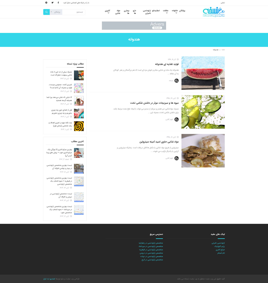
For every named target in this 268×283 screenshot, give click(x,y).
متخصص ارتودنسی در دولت (151, 256)
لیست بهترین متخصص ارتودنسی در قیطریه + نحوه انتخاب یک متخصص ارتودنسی (59, 181)
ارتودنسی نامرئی (218, 242)
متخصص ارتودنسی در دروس (151, 253)
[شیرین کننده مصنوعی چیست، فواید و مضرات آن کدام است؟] (79, 88)
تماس (223, 2)
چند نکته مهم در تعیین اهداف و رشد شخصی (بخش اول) (60, 124)
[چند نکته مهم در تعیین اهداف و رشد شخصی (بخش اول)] (79, 126)
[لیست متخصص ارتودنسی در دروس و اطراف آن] (79, 197)
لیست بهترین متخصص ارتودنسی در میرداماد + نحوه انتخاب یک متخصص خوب (59, 209)
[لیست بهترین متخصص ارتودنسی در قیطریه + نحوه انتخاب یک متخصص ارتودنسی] (79, 181)
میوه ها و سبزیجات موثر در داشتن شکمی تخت (154, 103)
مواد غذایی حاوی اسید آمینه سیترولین (159, 142)
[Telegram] (46, 2)
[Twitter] (52, 2)
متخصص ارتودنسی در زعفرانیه (151, 242)
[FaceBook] (58, 2)
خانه (223, 49)
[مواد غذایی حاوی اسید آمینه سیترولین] (203, 150)
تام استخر (221, 253)
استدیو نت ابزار (49, 278)
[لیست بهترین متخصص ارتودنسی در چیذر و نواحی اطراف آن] (79, 169)
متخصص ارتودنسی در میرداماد (151, 246)
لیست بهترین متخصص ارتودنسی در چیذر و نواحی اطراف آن (59, 167)
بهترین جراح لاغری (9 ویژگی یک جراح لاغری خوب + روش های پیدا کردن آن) (59, 152)
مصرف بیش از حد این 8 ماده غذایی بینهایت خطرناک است (61, 73)
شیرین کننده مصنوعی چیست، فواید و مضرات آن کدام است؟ (60, 86)
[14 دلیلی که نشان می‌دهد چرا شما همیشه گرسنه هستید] (79, 101)
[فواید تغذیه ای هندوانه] (203, 73)
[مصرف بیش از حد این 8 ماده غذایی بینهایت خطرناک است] (79, 75)
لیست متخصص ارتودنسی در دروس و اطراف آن (61, 195)
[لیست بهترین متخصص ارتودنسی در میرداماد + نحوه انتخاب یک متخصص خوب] (79, 210)
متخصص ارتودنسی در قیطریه (151, 249)
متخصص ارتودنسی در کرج (152, 259)
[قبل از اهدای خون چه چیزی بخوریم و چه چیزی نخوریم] (79, 113)
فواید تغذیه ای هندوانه (167, 64)
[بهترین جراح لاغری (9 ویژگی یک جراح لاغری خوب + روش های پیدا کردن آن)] (79, 153)
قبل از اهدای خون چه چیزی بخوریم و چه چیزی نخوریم (61, 112)
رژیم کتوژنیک (219, 246)
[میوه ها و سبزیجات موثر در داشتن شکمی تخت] (203, 112)
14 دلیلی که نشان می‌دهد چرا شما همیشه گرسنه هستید (59, 99)
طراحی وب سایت (72, 278)
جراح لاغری (220, 249)
